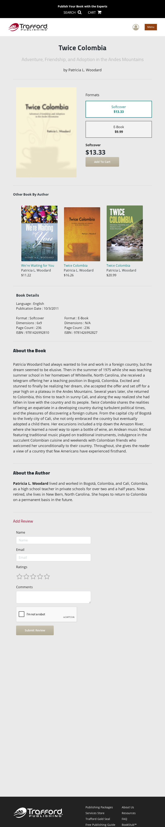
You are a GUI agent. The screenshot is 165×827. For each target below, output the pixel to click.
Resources (129, 813)
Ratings (21, 567)
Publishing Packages (99, 807)
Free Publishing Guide (100, 825)
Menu (150, 27)
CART (92, 12)
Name (20, 532)
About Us (128, 807)
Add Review (23, 521)
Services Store (95, 813)
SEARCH (70, 12)
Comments (24, 587)
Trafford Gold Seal (98, 819)
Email (20, 549)
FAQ (124, 819)
